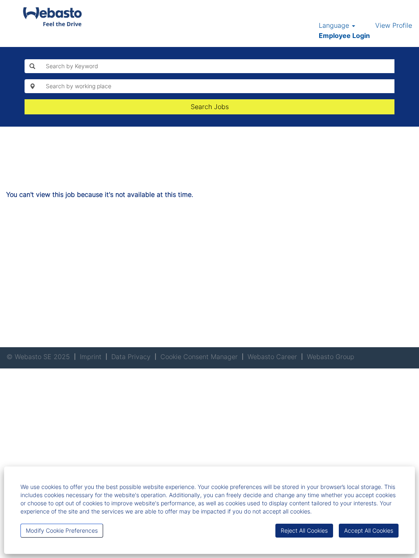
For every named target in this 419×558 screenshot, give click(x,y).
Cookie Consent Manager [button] (199, 357)
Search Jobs (210, 107)
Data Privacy (131, 357)
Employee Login (344, 35)
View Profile (393, 25)
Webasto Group (330, 357)
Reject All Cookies (304, 530)
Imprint (90, 357)
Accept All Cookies (368, 530)
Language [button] (335, 25)
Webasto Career (272, 357)
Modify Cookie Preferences (62, 530)
